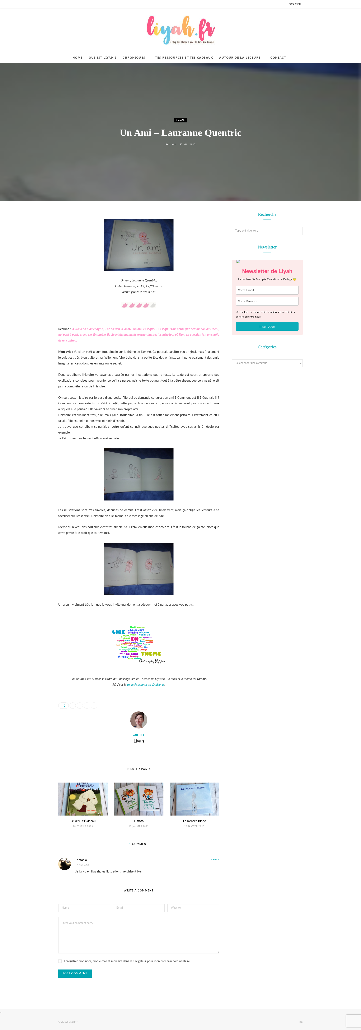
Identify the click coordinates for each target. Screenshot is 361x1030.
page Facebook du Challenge (145, 684)
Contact (278, 57)
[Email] (37, 259)
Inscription (267, 326)
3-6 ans (180, 120)
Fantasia (81, 860)
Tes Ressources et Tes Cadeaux (184, 57)
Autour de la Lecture (239, 57)
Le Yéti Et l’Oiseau (82, 821)
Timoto (139, 821)
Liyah (172, 144)
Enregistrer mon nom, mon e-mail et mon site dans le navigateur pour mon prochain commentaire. (127, 961)
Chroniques (134, 57)
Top (300, 1022)
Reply (215, 860)
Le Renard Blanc (194, 821)
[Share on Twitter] (37, 238)
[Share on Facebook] (37, 227)
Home (77, 57)
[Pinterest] (37, 249)
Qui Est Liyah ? (103, 57)
